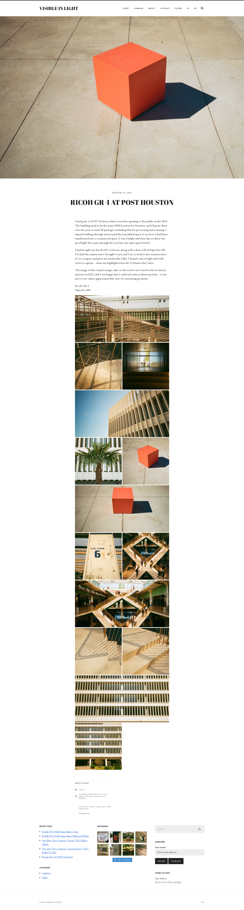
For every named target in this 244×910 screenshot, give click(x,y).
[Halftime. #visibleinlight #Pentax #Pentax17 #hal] (103, 837)
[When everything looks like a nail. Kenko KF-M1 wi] (141, 850)
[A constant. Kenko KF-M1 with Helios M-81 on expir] (115, 837)
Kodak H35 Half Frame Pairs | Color (60, 831)
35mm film (82, 794)
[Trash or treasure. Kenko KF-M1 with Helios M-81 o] (103, 850)
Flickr (178, 8)
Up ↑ (203, 902)
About (151, 8)
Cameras (138, 8)
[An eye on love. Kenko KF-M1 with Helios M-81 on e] (115, 850)
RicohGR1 (82, 798)
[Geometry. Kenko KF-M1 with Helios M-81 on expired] (128, 837)
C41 (101, 794)
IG (188, 8)
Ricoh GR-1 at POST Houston (57, 857)
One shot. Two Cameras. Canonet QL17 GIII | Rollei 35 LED (95, 807)
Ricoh (103, 796)
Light (126, 8)
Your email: (160, 847)
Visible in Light (58, 8)
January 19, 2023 (122, 192)
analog (89, 794)
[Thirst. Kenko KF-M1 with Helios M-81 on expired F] (141, 837)
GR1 (87, 796)
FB (195, 8)
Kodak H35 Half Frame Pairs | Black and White (65, 836)
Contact (165, 8)
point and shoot (94, 796)
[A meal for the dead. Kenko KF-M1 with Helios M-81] (128, 850)
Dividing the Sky (84, 813)
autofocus (96, 794)
